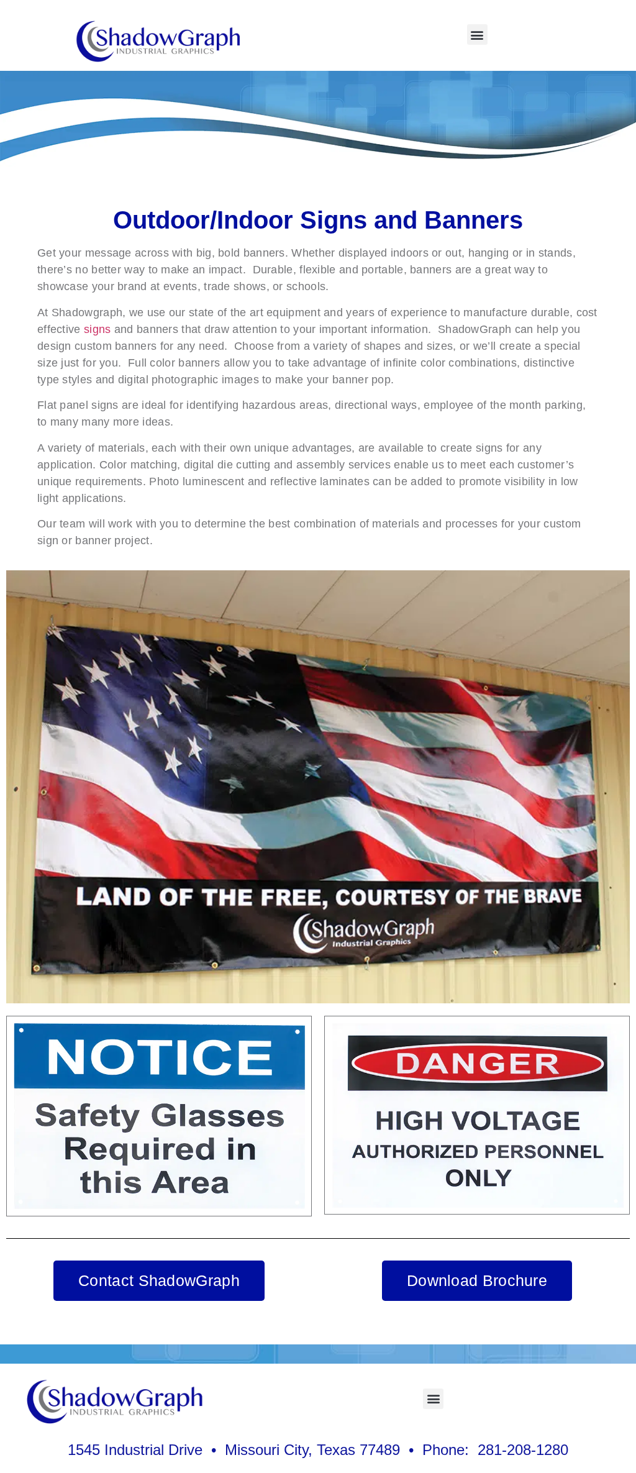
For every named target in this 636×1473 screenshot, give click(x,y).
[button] (477, 34)
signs (97, 329)
